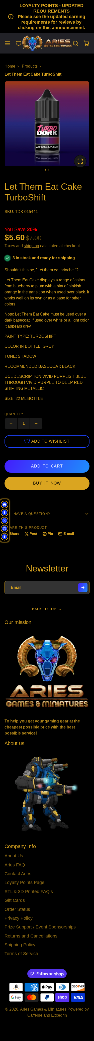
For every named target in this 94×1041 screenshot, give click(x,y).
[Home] (47, 43)
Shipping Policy (20, 944)
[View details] (47, 671)
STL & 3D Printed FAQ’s (29, 891)
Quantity (14, 414)
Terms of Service (21, 953)
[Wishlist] (18, 43)
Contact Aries (18, 873)
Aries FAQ (15, 864)
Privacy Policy (19, 918)
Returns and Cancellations (31, 936)
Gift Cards (15, 900)
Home (10, 66)
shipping (31, 246)
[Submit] (82, 587)
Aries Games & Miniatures (43, 1009)
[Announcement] (47, 16)
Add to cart (47, 466)
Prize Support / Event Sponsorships (40, 926)
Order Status (17, 909)
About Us (14, 855)
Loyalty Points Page (24, 882)
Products (30, 66)
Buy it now (47, 483)
